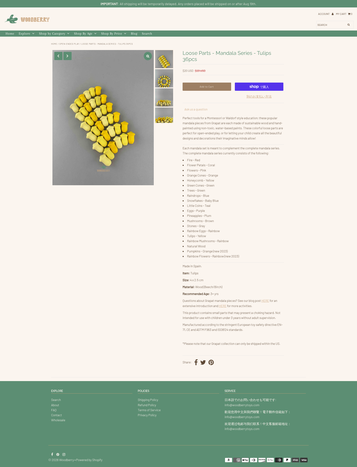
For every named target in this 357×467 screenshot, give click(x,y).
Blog (134, 33)
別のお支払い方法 (259, 96)
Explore (24, 33)
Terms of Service (149, 410)
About (55, 405)
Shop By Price (111, 33)
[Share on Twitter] (203, 362)
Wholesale (58, 420)
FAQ (54, 410)
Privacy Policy (147, 415)
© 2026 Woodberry (61, 460)
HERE (265, 300)
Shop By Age (83, 33)
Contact (56, 415)
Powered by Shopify (89, 460)
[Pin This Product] (211, 362)
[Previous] (58, 56)
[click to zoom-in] (148, 56)
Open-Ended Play (69, 44)
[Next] (67, 56)
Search (147, 33)
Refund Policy (147, 405)
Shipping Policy (148, 400)
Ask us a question (196, 109)
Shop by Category (52, 33)
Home (10, 33)
